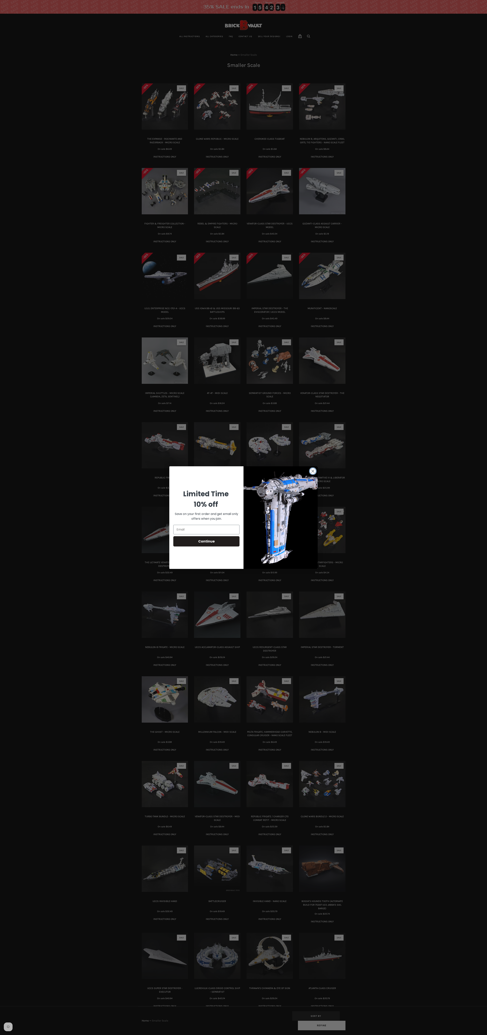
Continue (206, 541)
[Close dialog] (313, 471)
